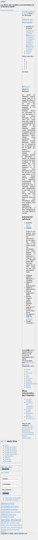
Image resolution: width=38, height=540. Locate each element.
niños (15, 525)
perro (19, 527)
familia (6, 519)
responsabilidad (31, 383)
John (3, 525)
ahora (28, 369)
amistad (5, 506)
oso (9, 527)
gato (8, 523)
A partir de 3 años (11, 449)
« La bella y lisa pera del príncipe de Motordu (27, 428)
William (3, 532)
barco (13, 512)
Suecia (16, 529)
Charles (18, 512)
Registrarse (9, 10)
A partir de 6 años (11, 450)
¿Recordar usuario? (12, 499)
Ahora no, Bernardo (29, 318)
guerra (13, 523)
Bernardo (29, 373)
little (7, 525)
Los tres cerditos (29, 400)
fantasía (16, 519)
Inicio (24, 12)
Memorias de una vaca (30, 417)
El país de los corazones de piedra (29, 405)
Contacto (8, 459)
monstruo (29, 378)
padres (28, 380)
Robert (10, 530)
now (27, 376)
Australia (5, 509)
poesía (4, 529)
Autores (7, 457)
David (28, 385)
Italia (17, 523)
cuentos (12, 514)
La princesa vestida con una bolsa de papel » (28, 433)
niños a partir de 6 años (28, 363)
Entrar (3, 10)
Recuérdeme (6, 490)
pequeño (14, 527)
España (11, 517)
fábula (3, 523)
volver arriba (26, 438)
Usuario (5, 479)
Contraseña (6, 484)
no (27, 371)
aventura (14, 509)
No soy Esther (28, 410)
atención (29, 382)
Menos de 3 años (11, 447)
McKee (28, 387)
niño (11, 525)
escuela (4, 517)
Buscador (8, 461)
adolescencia (7, 503)
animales (14, 506)
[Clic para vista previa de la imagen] (28, 88)
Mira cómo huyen (29, 414)
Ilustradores (9, 456)
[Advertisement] (30, 79)
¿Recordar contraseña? (13, 498)
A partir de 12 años (11, 454)
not (27, 375)
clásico (4, 514)
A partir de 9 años (11, 452)
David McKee (28, 225)
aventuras (6, 512)
